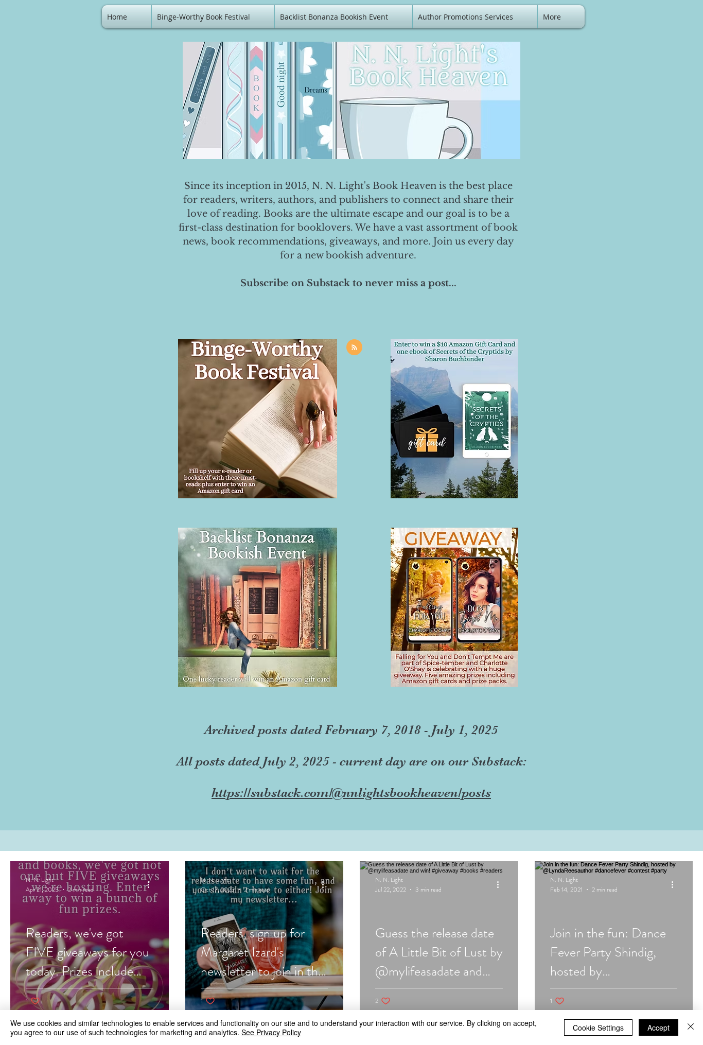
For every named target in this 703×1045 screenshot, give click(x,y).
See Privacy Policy (271, 1032)
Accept (658, 1027)
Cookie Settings (598, 1027)
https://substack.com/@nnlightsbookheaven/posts (351, 792)
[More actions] (152, 884)
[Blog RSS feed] (354, 347)
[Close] (690, 1027)
